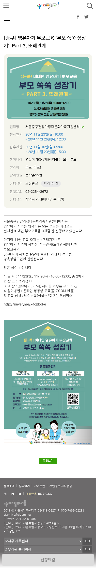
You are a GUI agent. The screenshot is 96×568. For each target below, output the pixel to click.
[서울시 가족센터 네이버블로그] (12, 494)
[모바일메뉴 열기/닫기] (6, 6)
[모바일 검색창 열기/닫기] (90, 6)
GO (87, 541)
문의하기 (24, 486)
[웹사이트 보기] (83, 127)
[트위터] (86, 18)
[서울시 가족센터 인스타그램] (5, 494)
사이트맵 (39, 486)
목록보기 (48, 460)
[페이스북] (78, 18)
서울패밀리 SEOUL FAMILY (48, 5)
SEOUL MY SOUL (29, 503)
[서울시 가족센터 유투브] (19, 494)
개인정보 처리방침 (60, 486)
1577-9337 (44, 494)
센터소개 (9, 486)
